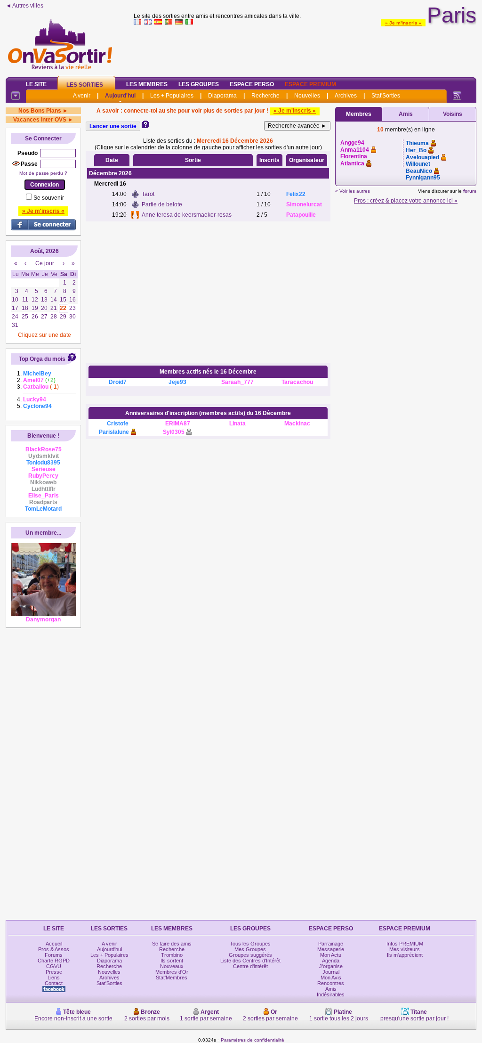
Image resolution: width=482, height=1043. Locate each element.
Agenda (330, 960)
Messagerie (330, 949)
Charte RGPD (54, 960)
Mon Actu (330, 955)
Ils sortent (172, 960)
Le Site (36, 84)
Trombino (172, 955)
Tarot (148, 194)
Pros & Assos (53, 949)
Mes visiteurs (404, 949)
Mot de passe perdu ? (43, 173)
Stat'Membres (171, 977)
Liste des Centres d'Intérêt (250, 960)
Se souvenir (48, 198)
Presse (54, 972)
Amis (406, 114)
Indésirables (331, 994)
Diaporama (222, 95)
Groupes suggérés (250, 955)
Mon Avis (331, 977)
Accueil (54, 943)
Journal (330, 972)
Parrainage (330, 943)
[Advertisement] (305, 49)
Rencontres (330, 983)
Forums (54, 955)
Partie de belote (162, 204)
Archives (346, 95)
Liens (54, 977)
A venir (81, 95)
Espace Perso (252, 84)
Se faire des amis (172, 943)
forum (469, 191)
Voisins (452, 114)
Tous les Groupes (250, 943)
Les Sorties (84, 84)
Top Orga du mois (42, 359)
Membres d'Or (171, 972)
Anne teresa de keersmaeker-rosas (187, 215)
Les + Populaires (171, 95)
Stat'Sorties (385, 95)
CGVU (53, 966)
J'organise (331, 966)
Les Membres (147, 84)
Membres (358, 114)
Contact (54, 983)
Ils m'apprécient (405, 955)
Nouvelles (307, 95)
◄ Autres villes (24, 5)
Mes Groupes (250, 949)
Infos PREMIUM (404, 943)
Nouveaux (172, 966)
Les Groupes (198, 84)
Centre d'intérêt (250, 966)
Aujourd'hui (120, 95)
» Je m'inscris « (403, 22)
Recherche (265, 95)
